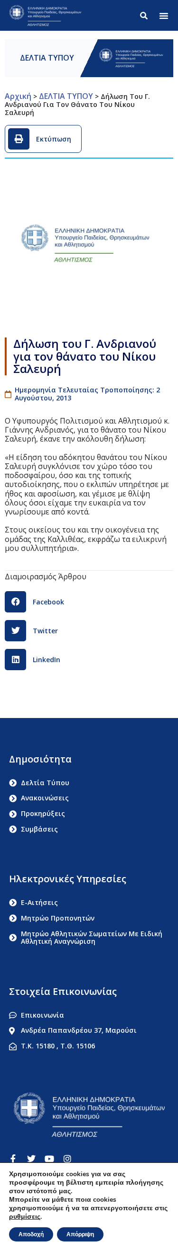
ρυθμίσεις (24, 1217)
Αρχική (18, 96)
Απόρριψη (80, 1234)
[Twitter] (31, 1158)
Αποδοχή (31, 1234)
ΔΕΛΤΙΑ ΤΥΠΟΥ (47, 58)
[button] (164, 16)
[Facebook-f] (13, 1158)
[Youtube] (49, 1158)
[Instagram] (67, 1158)
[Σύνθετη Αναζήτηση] (146, 15)
